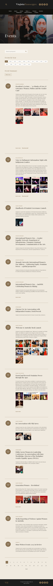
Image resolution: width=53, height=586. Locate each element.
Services (41, 11)
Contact (36, 12)
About (15, 11)
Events (21, 11)
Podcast (34, 11)
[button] (6, 4)
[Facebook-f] (40, 5)
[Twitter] (42, 5)
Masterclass (19, 12)
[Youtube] (47, 5)
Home (10, 11)
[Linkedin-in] (45, 5)
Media (27, 11)
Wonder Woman (28, 12)
